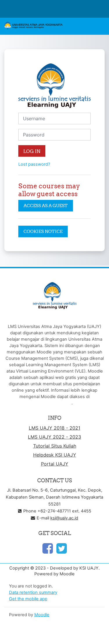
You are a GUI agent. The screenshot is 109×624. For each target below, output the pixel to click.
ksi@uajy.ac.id (64, 518)
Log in (31, 151)
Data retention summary (33, 592)
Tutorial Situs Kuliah (54, 446)
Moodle (41, 614)
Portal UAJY (54, 464)
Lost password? (34, 164)
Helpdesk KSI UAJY (54, 455)
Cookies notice (43, 231)
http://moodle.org (54, 403)
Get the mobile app (28, 598)
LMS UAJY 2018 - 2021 (54, 428)
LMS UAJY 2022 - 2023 (54, 437)
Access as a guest (46, 205)
